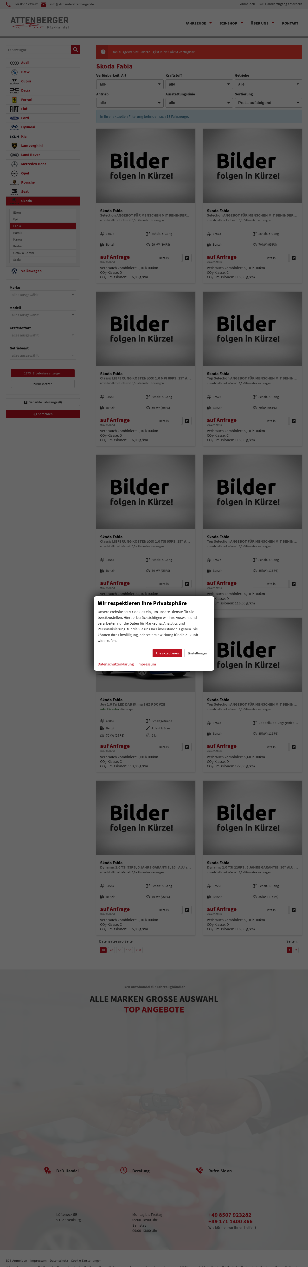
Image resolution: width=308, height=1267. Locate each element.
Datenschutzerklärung (116, 664)
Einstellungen (197, 653)
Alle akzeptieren (167, 653)
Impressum (147, 664)
